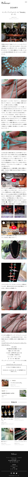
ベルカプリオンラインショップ (14, 364)
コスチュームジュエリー (14, 18)
